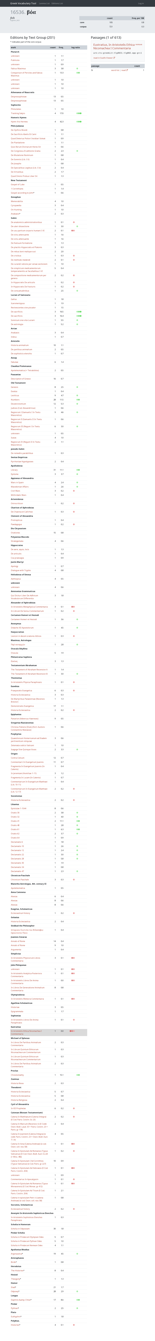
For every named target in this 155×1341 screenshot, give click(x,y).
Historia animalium (20, 345)
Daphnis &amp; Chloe (21, 1300)
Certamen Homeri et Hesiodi (24, 619)
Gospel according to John (22, 192)
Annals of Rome (18, 941)
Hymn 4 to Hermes (19, 121)
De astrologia (17, 324)
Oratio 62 (15, 833)
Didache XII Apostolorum (22, 627)
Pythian (14, 1308)
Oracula (14, 653)
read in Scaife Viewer (103, 58)
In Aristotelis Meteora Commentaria (27, 998)
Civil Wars (15, 490)
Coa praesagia (17, 558)
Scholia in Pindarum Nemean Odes (27, 1245)
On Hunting (16, 209)
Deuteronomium (18, 403)
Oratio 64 (15, 837)
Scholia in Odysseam (20, 1228)
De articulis (16, 553)
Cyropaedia (16, 205)
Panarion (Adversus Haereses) (24, 718)
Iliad (13, 1287)
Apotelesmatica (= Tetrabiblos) (25, 370)
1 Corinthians (17, 188)
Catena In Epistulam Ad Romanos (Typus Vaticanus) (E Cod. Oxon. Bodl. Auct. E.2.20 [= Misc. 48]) (29, 1154)
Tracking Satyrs (18, 113)
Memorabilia (17, 201)
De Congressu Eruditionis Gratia (25, 151)
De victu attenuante (20, 234)
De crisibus (16, 255)
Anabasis (15, 213)
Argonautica (16, 1253)
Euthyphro (15, 1316)
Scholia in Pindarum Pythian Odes (26, 1241)
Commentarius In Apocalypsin (24, 1179)
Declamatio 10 (17, 846)
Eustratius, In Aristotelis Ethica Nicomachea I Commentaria (114, 46)
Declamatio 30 (17, 863)
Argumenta (16, 949)
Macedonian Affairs (20, 486)
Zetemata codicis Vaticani (22, 745)
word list (115, 70)
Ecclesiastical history (20, 1209)
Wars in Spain (17, 482)
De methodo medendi (20, 260)
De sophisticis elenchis (21, 353)
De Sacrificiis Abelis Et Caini (23, 134)
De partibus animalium (21, 349)
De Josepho (16, 163)
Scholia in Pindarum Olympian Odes (27, 1237)
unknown (15, 56)
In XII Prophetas (18, 1108)
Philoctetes (16, 109)
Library (14, 470)
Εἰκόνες (14, 661)
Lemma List (44, 3)
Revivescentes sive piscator (23, 307)
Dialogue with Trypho (21, 570)
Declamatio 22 (17, 854)
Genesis (14, 387)
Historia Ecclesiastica (20, 694)
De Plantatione (18, 142)
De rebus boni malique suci (23, 251)
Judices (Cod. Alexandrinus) (23, 408)
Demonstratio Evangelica (22, 706)
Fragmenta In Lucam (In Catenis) (26, 777)
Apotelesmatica (18, 888)
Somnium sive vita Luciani (23, 320)
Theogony (15, 1279)
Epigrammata (17, 1011)
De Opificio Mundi (19, 130)
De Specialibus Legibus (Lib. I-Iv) (26, 167)
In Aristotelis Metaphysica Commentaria (29, 606)
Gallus (14, 299)
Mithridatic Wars (18, 495)
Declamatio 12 (17, 850)
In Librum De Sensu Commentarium (27, 611)
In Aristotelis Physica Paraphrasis (26, 682)
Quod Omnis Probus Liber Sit (24, 176)
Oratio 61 (15, 829)
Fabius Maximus (18, 68)
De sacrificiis (17, 311)
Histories (15, 1325)
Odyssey (14, 1291)
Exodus (14, 391)
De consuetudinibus (20, 290)
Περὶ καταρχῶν (18, 644)
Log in (141, 3)
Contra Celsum (17, 757)
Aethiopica (16, 578)
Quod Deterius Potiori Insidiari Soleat (28, 138)
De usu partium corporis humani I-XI (27, 230)
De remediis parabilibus (22, 453)
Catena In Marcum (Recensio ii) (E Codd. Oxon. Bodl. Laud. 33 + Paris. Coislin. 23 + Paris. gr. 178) (29, 1127)
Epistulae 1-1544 (18, 808)
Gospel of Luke (17, 184)
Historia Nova (17, 1083)
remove (138, 44)
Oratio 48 (15, 825)
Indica (13, 337)
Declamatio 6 (17, 842)
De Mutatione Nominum (22, 155)
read (123, 70)
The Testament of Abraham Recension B (29, 673)
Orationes (15, 532)
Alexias (14, 896)
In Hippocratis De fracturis (23, 286)
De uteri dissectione (20, 226)
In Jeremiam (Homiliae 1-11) (23, 773)
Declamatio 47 (17, 871)
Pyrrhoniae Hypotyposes (22, 461)
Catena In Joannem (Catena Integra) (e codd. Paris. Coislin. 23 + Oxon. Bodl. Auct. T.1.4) (29, 1137)
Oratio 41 (15, 821)
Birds (13, 1262)
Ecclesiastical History (20, 913)
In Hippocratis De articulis (23, 282)
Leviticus (15, 395)
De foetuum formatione (21, 243)
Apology (14, 566)
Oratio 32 (15, 816)
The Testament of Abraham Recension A (29, 669)
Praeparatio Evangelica (21, 690)
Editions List (57, 3)
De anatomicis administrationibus (26, 222)
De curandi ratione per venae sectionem (29, 264)
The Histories (17, 1270)
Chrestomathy (17, 1075)
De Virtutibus (17, 172)
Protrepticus (16, 520)
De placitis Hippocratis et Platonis (26, 247)
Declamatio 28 (17, 858)
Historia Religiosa (19, 1100)
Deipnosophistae (19, 96)
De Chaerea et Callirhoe (22, 511)
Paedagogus (16, 524)
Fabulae (14, 362)
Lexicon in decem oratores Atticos (26, 636)
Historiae (15, 1007)
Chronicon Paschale (20, 879)
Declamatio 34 (17, 867)
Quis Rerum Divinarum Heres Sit (26, 146)
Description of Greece (21, 378)
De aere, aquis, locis (20, 549)
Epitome (14, 474)
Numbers (15, 399)
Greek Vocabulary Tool (23, 3)
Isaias (13, 437)
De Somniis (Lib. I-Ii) (20, 159)
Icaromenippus (18, 303)
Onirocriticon (17, 503)
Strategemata (17, 541)
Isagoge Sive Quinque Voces (23, 749)
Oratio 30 (15, 812)
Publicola (15, 60)
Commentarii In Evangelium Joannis (27, 762)
